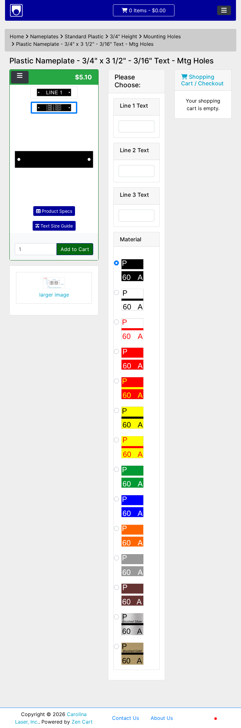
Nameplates (44, 36)
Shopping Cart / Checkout (202, 80)
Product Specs (56, 211)
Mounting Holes (162, 36)
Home (17, 36)
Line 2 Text (134, 150)
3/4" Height (123, 36)
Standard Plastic (84, 36)
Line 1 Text (134, 105)
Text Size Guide (56, 225)
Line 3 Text (134, 194)
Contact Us (125, 718)
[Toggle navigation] (224, 10)
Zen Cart (82, 722)
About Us (162, 718)
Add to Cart (75, 249)
